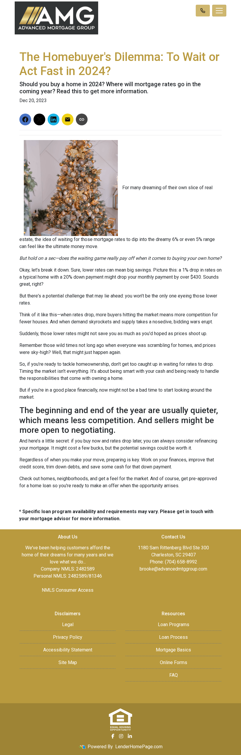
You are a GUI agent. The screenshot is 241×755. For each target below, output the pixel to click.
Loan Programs (173, 624)
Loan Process (173, 637)
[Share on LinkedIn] (53, 119)
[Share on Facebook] (25, 119)
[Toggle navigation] (219, 10)
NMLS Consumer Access (67, 590)
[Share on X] (39, 119)
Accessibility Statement (67, 650)
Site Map (67, 662)
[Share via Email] (67, 119)
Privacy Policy (67, 637)
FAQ (173, 675)
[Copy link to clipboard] (82, 119)
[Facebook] (112, 736)
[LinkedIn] (130, 736)
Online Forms (173, 662)
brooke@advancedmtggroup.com (173, 569)
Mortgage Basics (173, 650)
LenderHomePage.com (139, 746)
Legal (67, 624)
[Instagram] (121, 736)
